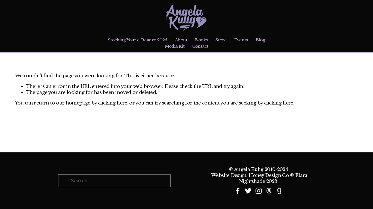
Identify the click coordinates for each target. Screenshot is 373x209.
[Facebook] (238, 191)
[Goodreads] (279, 191)
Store (220, 39)
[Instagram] (258, 191)
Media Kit (175, 46)
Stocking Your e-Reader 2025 (137, 39)
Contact (200, 46)
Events (241, 39)
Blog (260, 39)
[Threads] (269, 191)
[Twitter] (248, 191)
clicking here (112, 103)
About (181, 39)
